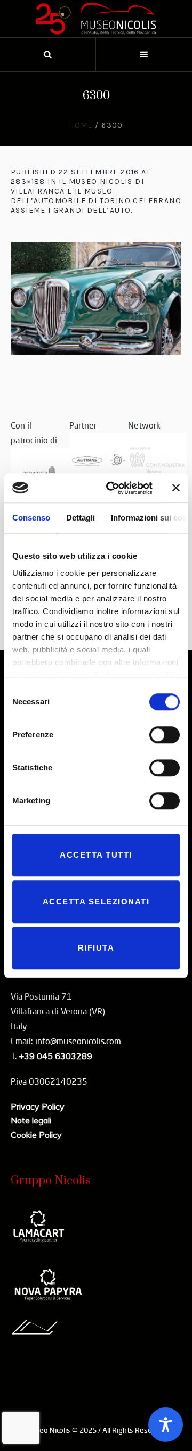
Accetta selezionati (96, 901)
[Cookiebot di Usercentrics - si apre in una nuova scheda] (113, 488)
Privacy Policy (38, 1106)
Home (81, 125)
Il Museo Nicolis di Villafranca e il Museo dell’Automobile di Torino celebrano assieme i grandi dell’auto (96, 196)
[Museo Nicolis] (96, 18)
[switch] (164, 734)
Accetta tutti (96, 854)
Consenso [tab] (31, 517)
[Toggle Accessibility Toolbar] (165, 1424)
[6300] (96, 298)
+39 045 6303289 (55, 1056)
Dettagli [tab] (80, 517)
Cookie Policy (36, 1134)
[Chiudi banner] (176, 488)
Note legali (31, 1120)
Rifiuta (96, 947)
